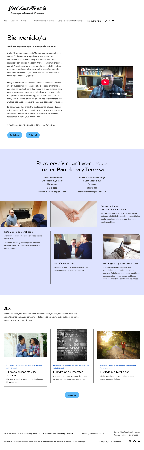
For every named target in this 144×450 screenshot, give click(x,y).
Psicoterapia (37, 365)
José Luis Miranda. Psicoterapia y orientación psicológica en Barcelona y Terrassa (38, 433)
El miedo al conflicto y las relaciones (21, 373)
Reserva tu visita (94, 21)
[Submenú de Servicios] (29, 20)
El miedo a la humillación (114, 371)
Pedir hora (14, 135)
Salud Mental (11, 368)
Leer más (72, 395)
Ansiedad (10, 365)
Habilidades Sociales (23, 365)
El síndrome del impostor (68, 371)
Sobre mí (33, 135)
